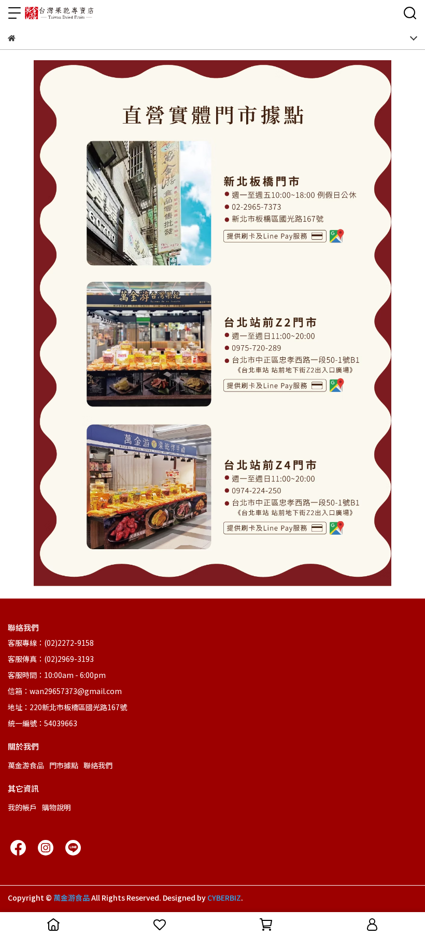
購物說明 (56, 807)
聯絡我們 (97, 765)
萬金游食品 (26, 765)
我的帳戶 (22, 807)
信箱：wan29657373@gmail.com (65, 691)
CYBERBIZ (224, 897)
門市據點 (63, 765)
